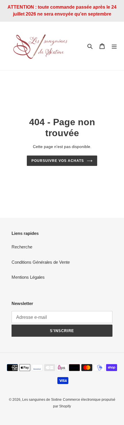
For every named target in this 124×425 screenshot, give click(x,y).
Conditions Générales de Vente (41, 262)
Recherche (22, 246)
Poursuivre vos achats (57, 161)
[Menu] (114, 46)
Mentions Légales (28, 277)
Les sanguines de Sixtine (42, 400)
